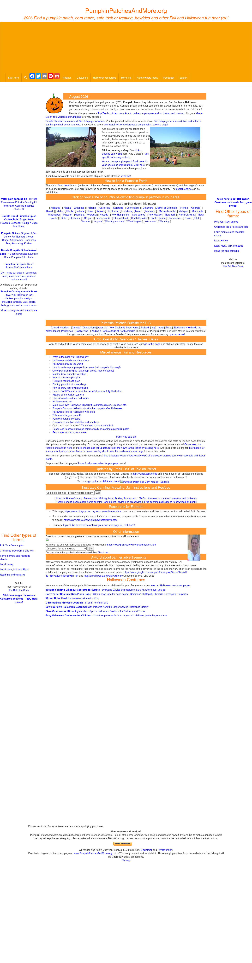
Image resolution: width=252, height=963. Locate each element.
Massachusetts (167, 211)
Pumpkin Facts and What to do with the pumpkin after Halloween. (87, 408)
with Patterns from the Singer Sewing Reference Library (97, 606)
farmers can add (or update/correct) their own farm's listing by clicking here (118, 447)
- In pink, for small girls (77, 602)
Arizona (92, 207)
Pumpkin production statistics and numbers (75, 422)
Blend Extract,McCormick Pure (19, 265)
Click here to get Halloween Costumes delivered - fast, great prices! (19, 598)
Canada (76, 327)
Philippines (67, 331)
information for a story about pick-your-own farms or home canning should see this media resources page (125, 449)
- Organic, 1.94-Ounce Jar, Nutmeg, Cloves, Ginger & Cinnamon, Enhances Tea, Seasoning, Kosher (19, 238)
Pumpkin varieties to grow (66, 380)
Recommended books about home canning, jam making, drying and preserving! (99, 501)
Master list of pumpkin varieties (69, 374)
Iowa (90, 211)
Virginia (98, 221)
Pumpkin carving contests (66, 418)
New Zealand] (117, 327)
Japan (160, 327)
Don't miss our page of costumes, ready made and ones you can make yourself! (19, 276)
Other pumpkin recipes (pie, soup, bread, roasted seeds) (83, 370)
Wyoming (164, 221)
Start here (13, 77)
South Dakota (158, 218)
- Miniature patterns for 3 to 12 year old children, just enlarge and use (106, 615)
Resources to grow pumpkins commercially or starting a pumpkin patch (90, 429)
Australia (102, 327)
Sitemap (126, 860)
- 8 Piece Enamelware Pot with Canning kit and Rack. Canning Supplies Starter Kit (19, 204)
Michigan (183, 211)
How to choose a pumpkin (66, 377)
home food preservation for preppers (98, 463)
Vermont (85, 221)
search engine (184, 188)
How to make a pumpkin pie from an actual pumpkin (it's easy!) (86, 367)
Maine (138, 211)
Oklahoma (75, 218)
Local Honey (7, 564)
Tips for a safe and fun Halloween (70, 398)
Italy (153, 327)
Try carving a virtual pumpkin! (97, 425)
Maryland (150, 211)
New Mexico (155, 214)
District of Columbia (166, 207)
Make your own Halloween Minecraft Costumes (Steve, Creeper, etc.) (90, 405)
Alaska (67, 207)
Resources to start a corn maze (69, 432)
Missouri (67, 214)
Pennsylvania (103, 218)
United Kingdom (60, 327)
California (104, 207)
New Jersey (138, 214)
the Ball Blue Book (19, 590)
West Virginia (134, 221)
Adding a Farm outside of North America (113, 331)
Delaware (148, 207)
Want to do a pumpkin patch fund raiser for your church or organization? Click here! (125, 163)
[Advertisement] (126, 48)
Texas (187, 218)
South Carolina (139, 218)
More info (126, 77)
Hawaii (49, 211)
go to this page (152, 344)
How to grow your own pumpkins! (70, 387)
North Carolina (187, 214)
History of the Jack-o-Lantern (68, 394)
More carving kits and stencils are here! (19, 312)
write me (125, 176)
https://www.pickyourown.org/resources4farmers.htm (93, 511)
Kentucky (113, 211)
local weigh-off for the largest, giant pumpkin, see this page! (136, 124)
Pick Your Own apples (12, 545)
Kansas (101, 211)
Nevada (104, 214)
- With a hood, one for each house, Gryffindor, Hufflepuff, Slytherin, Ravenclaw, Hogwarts (117, 594)
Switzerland (82, 331)
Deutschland (89, 327)
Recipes (67, 77)
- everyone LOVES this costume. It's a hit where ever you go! (106, 589)
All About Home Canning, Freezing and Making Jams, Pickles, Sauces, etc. (96, 498)
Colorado (118, 207)
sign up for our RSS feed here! (103, 481)
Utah (197, 218)
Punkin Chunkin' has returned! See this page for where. (76, 121)
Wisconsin (150, 221)
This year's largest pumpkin (67, 415)
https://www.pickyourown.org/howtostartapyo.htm (90, 519)
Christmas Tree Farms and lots (17, 550)
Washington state (114, 221)
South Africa (132, 327)
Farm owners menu (147, 77)
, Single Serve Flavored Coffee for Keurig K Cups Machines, (19, 221)
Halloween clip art (62, 401)
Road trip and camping (12, 574)
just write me (177, 334)
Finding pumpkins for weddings (69, 384)
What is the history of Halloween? (70, 356)
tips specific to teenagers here (125, 155)
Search (183, 77)
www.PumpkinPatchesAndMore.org (93, 853)
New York (170, 214)
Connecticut (133, 207)
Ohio (63, 218)
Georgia (195, 207)
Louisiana (126, 211)
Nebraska (92, 214)
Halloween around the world (67, 363)
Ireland (145, 327)
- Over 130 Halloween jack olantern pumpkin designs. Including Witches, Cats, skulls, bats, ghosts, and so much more (19, 298)
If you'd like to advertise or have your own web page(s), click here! (99, 525)
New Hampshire (120, 214)
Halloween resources (104, 77)
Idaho (60, 211)
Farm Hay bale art (126, 436)
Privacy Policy (165, 849)
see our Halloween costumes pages (170, 585)
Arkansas (79, 207)
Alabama (55, 207)
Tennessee (175, 218)
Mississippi (54, 214)
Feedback (168, 77)
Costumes (82, 77)
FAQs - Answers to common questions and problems (168, 498)
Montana (80, 214)
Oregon (88, 218)
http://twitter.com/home (145, 473)
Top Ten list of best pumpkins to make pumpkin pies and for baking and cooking (141, 113)
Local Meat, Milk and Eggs (14, 569)
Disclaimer (146, 849)
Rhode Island (120, 218)
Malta (169, 327)
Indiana (80, 211)
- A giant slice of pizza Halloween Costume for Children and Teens (95, 611)
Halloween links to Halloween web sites (73, 411)
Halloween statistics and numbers (70, 360)
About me (103, 552)
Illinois (69, 211)
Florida (184, 207)
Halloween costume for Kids (72, 598)
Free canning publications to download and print (170, 501)
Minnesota (197, 211)
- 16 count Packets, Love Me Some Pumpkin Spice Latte (19, 253)
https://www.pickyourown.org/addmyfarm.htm (131, 544)
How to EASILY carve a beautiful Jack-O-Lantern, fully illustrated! (87, 391)
